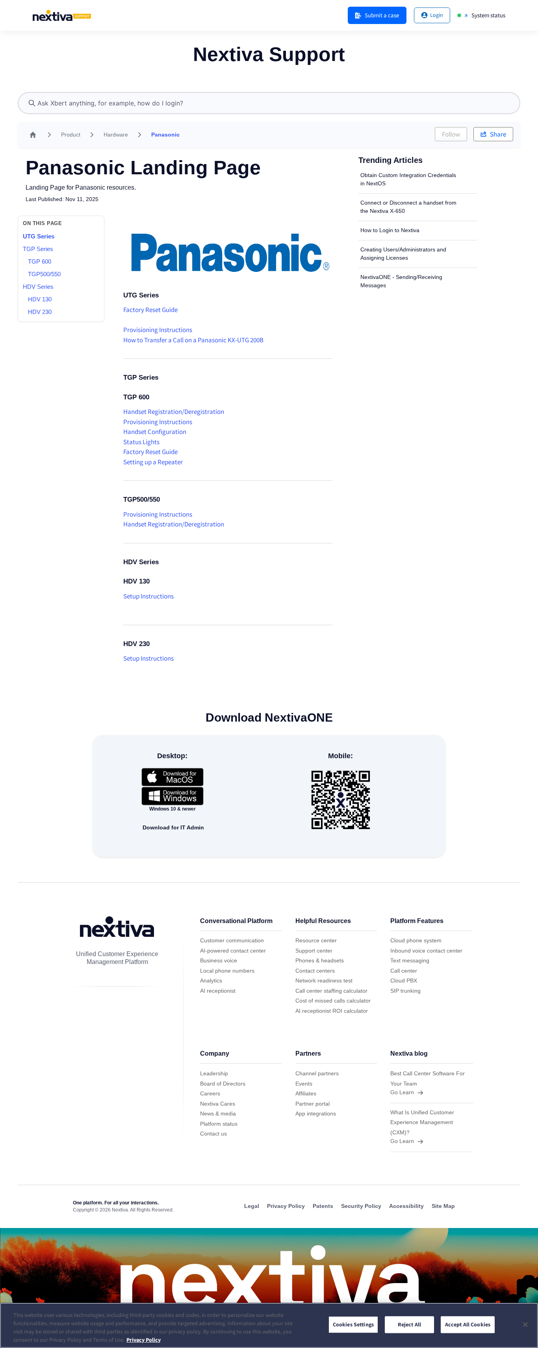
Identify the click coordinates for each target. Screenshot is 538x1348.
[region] (269, 1325)
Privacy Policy (143, 1339)
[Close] (525, 1324)
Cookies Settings (353, 1324)
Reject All (409, 1324)
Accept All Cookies (468, 1324)
